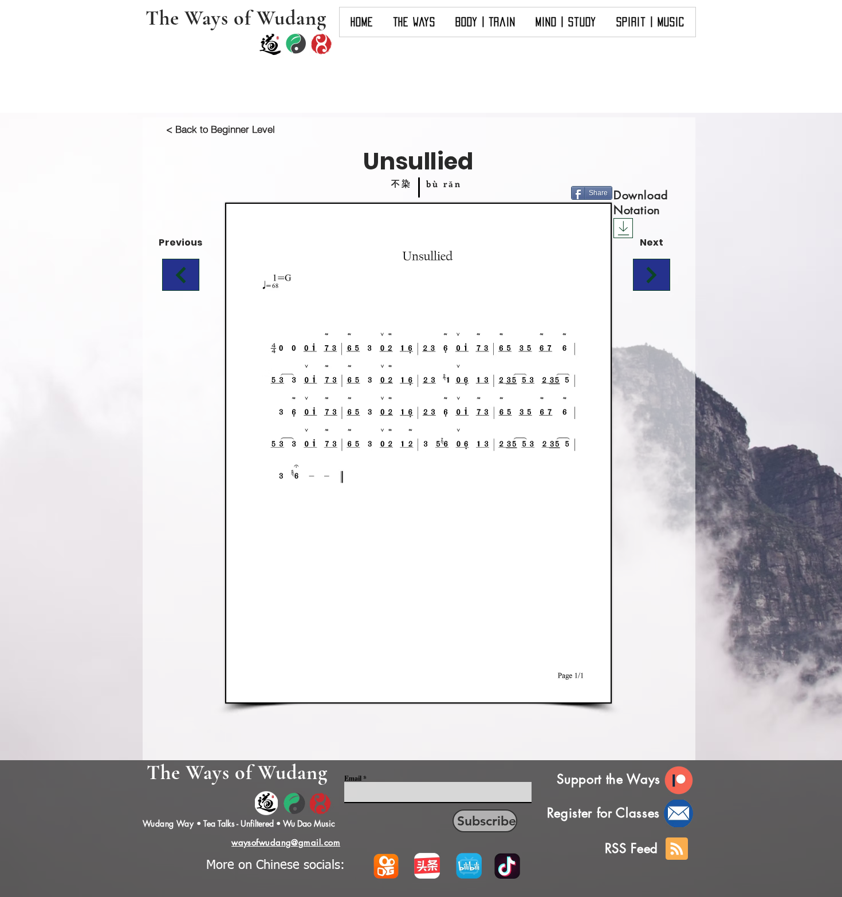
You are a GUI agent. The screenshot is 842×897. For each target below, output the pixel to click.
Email (352, 778)
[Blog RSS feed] (677, 849)
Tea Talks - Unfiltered (238, 823)
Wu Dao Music (309, 823)
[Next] (651, 275)
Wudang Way (168, 823)
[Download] (623, 228)
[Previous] (180, 275)
